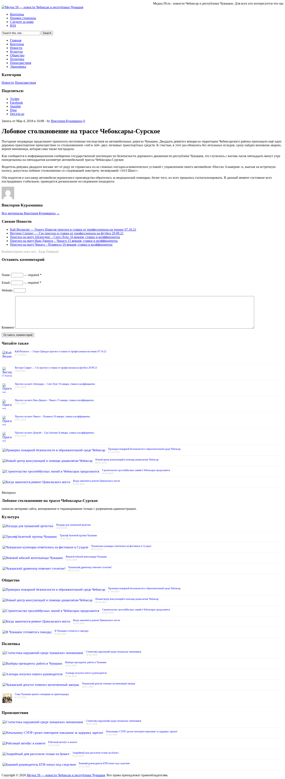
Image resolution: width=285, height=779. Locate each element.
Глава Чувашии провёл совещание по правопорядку (42, 694)
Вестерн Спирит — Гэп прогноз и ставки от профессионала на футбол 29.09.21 (67, 233)
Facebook (16, 102)
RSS (13, 25)
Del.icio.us (17, 114)
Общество (17, 55)
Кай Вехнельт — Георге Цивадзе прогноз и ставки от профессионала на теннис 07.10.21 (73, 229)
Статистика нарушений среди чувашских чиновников (113, 651)
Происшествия (20, 63)
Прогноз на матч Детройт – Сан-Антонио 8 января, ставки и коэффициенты (54, 432)
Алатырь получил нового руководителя (86, 672)
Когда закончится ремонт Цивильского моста (96, 480)
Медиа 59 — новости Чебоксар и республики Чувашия (66, 775)
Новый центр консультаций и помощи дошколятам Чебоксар (127, 459)
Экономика (18, 66)
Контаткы (17, 14)
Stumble (15, 106)
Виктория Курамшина (66, 121)
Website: (7, 290)
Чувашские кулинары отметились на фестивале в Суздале (121, 546)
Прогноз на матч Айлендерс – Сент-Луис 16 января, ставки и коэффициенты (65, 237)
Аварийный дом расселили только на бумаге (95, 752)
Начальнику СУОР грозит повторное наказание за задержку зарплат (141, 731)
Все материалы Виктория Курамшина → (31, 213)
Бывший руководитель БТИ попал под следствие (104, 763)
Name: (6, 275)
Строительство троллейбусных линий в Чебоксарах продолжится (136, 470)
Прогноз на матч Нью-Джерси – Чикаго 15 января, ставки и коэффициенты (64, 241)
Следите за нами (22, 22)
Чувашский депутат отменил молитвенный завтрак (108, 683)
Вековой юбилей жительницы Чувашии (86, 556)
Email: (6, 282)
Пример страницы (23, 18)
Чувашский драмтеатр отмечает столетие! (90, 567)
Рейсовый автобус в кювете (62, 742)
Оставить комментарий (18, 334)
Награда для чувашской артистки (73, 524)
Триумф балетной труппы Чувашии (78, 535)
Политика (17, 59)
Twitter (14, 99)
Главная (15, 40)
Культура (16, 51)
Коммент (8, 327)
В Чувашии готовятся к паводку (72, 630)
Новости (16, 48)
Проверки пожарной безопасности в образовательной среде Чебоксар (144, 449)
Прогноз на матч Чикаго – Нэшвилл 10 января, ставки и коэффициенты (61, 244)
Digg (13, 110)
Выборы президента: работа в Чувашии (85, 662)
